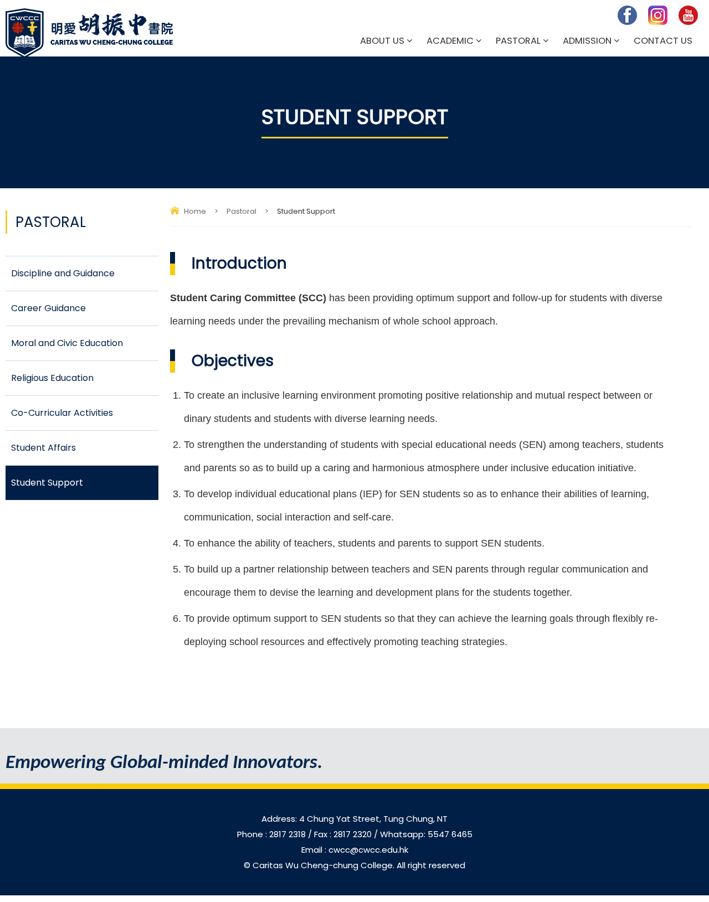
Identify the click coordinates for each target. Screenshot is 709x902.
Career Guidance (48, 308)
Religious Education (52, 378)
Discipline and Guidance (63, 273)
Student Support (47, 482)
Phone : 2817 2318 (272, 834)
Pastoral (518, 40)
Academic (450, 40)
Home (195, 211)
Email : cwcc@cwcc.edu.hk (354, 849)
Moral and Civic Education (67, 343)
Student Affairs (43, 447)
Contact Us (663, 40)
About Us (382, 40)
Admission (587, 40)
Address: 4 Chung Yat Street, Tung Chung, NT (354, 818)
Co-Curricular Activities (62, 412)
